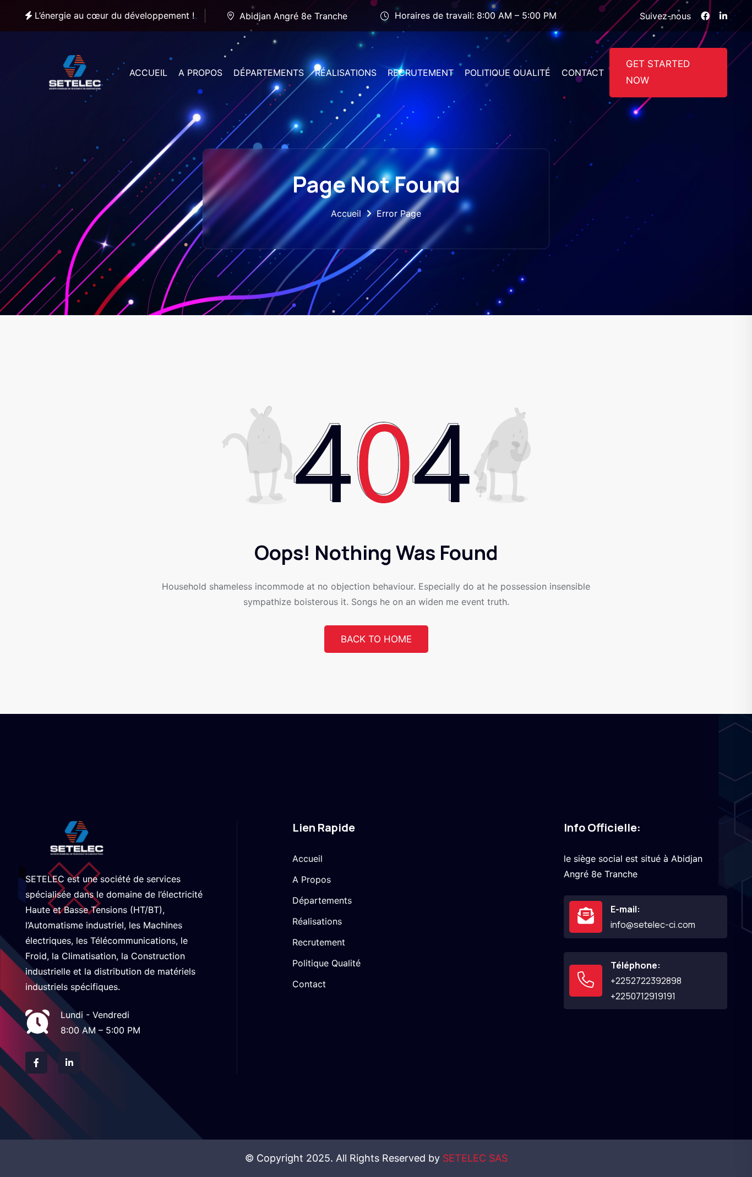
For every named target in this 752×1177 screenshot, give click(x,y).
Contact (309, 983)
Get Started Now (658, 72)
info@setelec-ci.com (653, 925)
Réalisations (317, 921)
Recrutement (318, 942)
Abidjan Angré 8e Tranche (293, 15)
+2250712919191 (643, 996)
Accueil (346, 213)
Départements (322, 900)
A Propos (311, 879)
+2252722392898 (646, 981)
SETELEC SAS (475, 1158)
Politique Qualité (326, 963)
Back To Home (376, 639)
